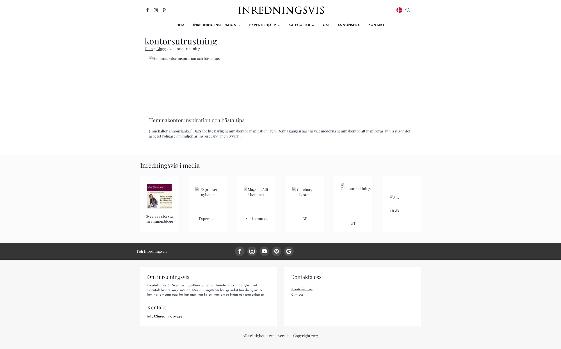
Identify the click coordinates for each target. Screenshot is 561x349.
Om (326, 25)
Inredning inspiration (214, 25)
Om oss (297, 294)
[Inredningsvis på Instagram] (156, 10)
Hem (180, 25)
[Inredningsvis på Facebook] (147, 10)
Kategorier (299, 25)
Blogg (161, 48)
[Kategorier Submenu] (314, 25)
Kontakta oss (301, 289)
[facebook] (240, 251)
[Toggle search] (408, 10)
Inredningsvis (157, 285)
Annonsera (348, 25)
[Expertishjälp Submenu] (280, 25)
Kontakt (376, 25)
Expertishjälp (262, 25)
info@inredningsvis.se (164, 316)
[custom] (276, 251)
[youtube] (264, 251)
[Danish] (399, 10)
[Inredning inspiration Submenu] (240, 25)
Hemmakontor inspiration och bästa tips (197, 119)
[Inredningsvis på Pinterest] (164, 10)
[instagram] (252, 251)
